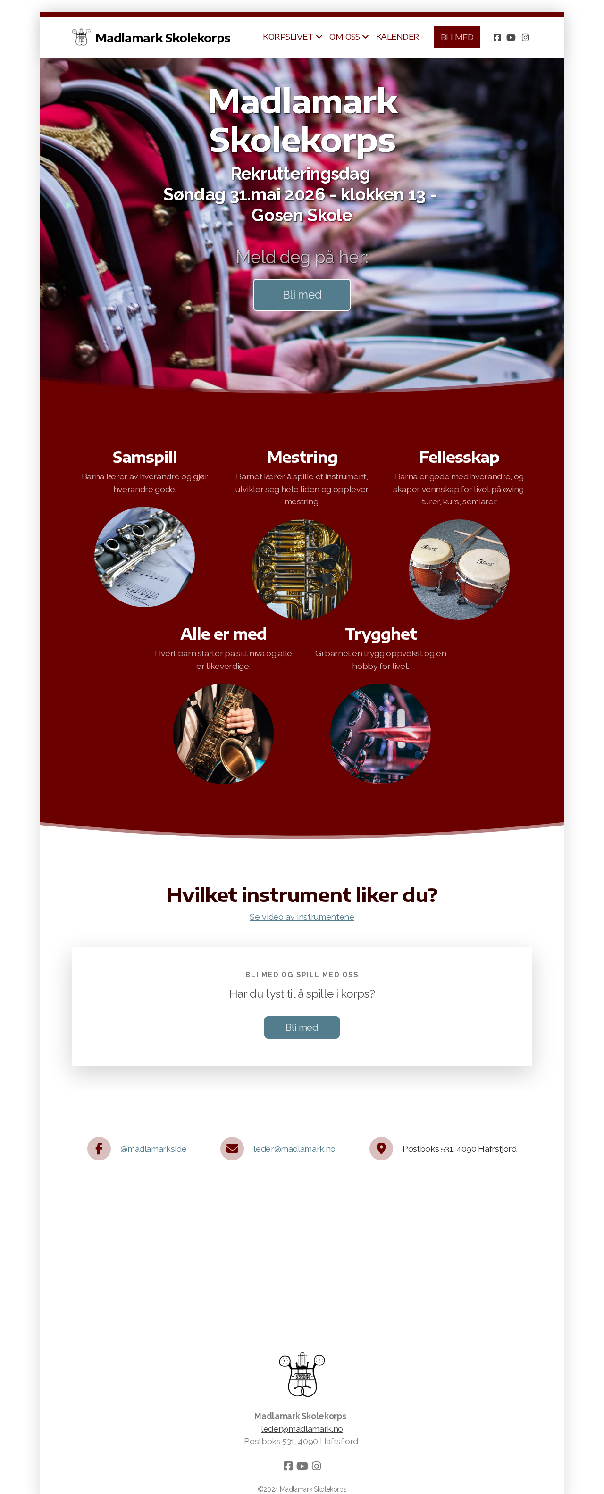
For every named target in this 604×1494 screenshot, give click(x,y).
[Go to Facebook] (497, 37)
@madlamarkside (153, 1148)
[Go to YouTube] (511, 37)
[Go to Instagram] (525, 37)
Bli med (302, 294)
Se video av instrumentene (302, 917)
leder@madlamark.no (294, 1148)
